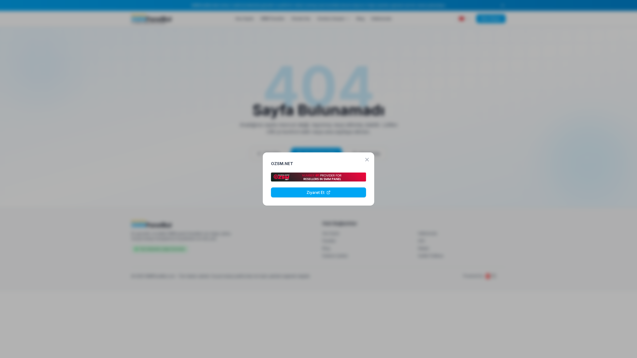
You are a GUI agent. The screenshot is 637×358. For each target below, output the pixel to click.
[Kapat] (367, 160)
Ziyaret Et (315, 192)
